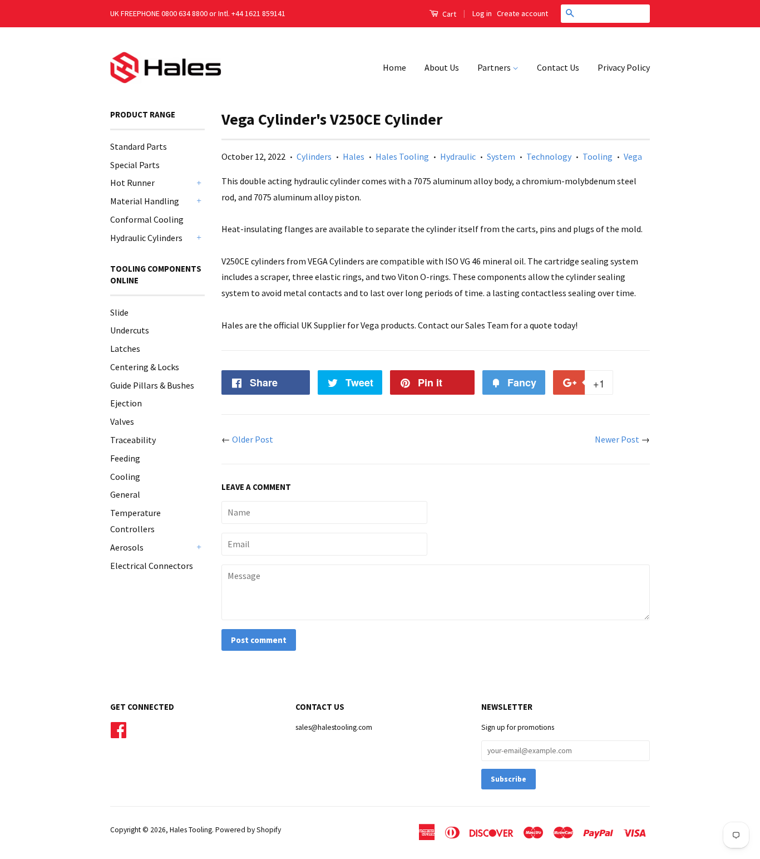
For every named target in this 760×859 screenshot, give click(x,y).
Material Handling (144, 201)
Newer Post (617, 439)
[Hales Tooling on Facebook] (118, 729)
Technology (548, 156)
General (125, 494)
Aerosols (127, 547)
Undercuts (129, 330)
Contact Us (558, 67)
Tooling (598, 156)
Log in (482, 13)
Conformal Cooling (147, 219)
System (501, 156)
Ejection (126, 403)
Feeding (125, 458)
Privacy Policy (624, 67)
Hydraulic (458, 156)
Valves (122, 421)
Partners (494, 67)
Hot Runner (132, 182)
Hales (353, 156)
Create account (522, 13)
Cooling (125, 476)
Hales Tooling (402, 156)
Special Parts (135, 164)
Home (394, 67)
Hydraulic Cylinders (146, 237)
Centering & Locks (144, 366)
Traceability (133, 439)
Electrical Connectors (151, 565)
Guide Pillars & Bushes (152, 385)
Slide (119, 312)
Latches (125, 348)
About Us (442, 67)
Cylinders (314, 156)
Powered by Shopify (248, 830)
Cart (448, 14)
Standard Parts (138, 146)
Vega (633, 156)
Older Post (252, 439)
